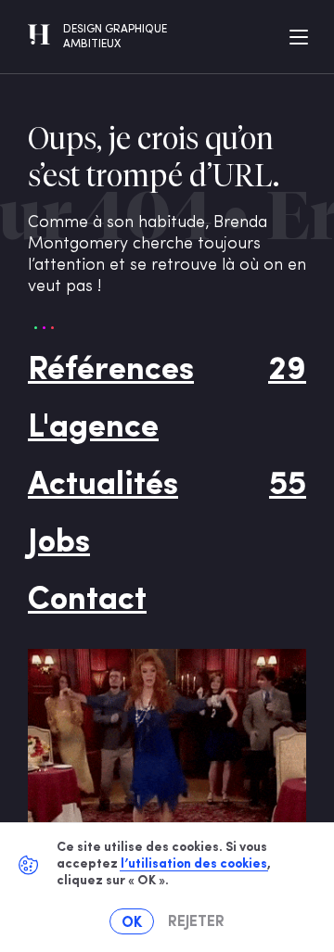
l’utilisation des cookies (194, 864)
